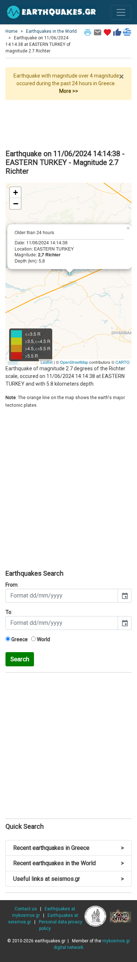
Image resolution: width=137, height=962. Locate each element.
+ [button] (15, 192)
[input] (61, 596)
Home (11, 31)
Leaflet (47, 362)
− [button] (15, 203)
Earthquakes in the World (51, 31)
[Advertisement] (68, 121)
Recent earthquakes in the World (68, 863)
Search (19, 659)
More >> (68, 91)
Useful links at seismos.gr (68, 878)
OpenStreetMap (74, 362)
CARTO (122, 362)
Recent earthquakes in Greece (68, 847)
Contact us (26, 908)
